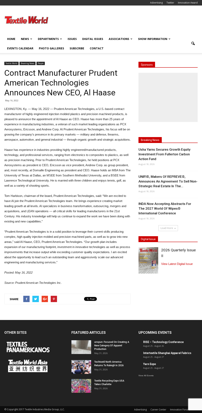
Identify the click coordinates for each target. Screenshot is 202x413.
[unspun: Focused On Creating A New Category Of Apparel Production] (81, 347)
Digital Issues (92, 39)
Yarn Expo (149, 364)
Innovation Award (188, 2)
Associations (119, 39)
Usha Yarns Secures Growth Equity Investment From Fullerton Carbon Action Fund (164, 154)
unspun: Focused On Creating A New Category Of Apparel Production (111, 345)
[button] (193, 43)
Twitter (170, 2)
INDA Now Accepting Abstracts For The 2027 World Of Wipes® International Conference (164, 208)
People (41, 63)
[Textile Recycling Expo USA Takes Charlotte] (81, 386)
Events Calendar (20, 48)
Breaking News (27, 63)
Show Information (152, 39)
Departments (48, 39)
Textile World (11, 63)
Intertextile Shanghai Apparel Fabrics (167, 353)
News (25, 39)
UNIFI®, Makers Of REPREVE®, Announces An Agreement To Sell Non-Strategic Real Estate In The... (167, 181)
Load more (167, 228)
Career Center (158, 409)
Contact (97, 48)
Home (11, 39)
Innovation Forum (180, 409)
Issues (72, 39)
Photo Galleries (51, 48)
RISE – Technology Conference (163, 342)
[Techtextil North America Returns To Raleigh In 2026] (81, 367)
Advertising (156, 2)
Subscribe (77, 48)
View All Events (146, 375)
